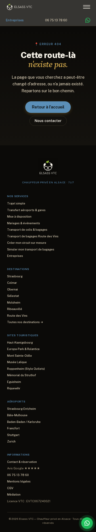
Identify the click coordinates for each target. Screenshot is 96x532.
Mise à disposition (19, 216)
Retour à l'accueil (48, 107)
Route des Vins (17, 315)
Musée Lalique (17, 362)
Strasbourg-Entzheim (21, 408)
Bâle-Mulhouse (17, 415)
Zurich (11, 441)
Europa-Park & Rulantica (23, 349)
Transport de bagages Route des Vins (32, 236)
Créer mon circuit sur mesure (26, 242)
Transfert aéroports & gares (26, 210)
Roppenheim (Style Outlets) (26, 368)
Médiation (14, 494)
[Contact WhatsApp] (87, 20)
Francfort (13, 428)
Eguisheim (14, 382)
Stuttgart (13, 435)
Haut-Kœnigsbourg (20, 342)
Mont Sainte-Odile (19, 355)
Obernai (12, 289)
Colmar (12, 282)
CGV (10, 488)
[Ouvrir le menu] (86, 6)
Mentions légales (19, 481)
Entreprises (15, 20)
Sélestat (13, 296)
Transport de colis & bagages (27, 229)
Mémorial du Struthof (21, 375)
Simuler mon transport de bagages (30, 249)
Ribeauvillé (14, 309)
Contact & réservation (22, 462)
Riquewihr (13, 388)
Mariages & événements (23, 223)
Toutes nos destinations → (25, 322)
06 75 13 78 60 (56, 20)
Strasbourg (15, 276)
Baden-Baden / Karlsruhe (24, 422)
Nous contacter (48, 121)
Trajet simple (16, 203)
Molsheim (13, 302)
